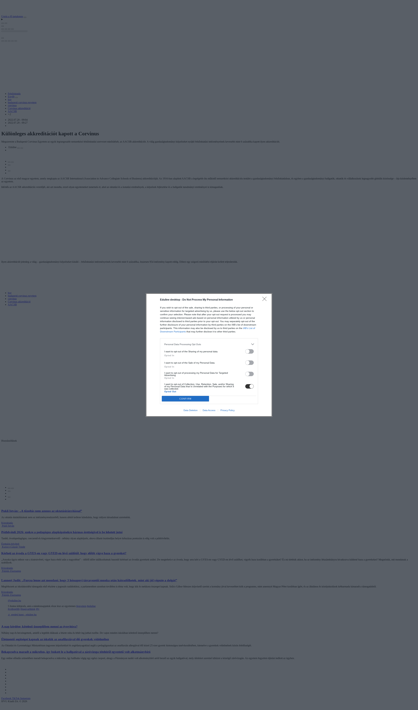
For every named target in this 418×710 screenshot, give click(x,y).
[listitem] (209, 344)
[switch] (249, 351)
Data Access (209, 410)
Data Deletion (191, 410)
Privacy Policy (227, 410)
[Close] (265, 300)
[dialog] (209, 355)
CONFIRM (185, 399)
